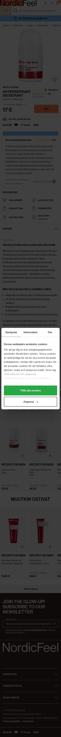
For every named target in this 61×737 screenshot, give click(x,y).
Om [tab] (50, 332)
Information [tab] (30, 332)
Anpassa (28, 401)
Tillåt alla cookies (30, 390)
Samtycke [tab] (11, 332)
